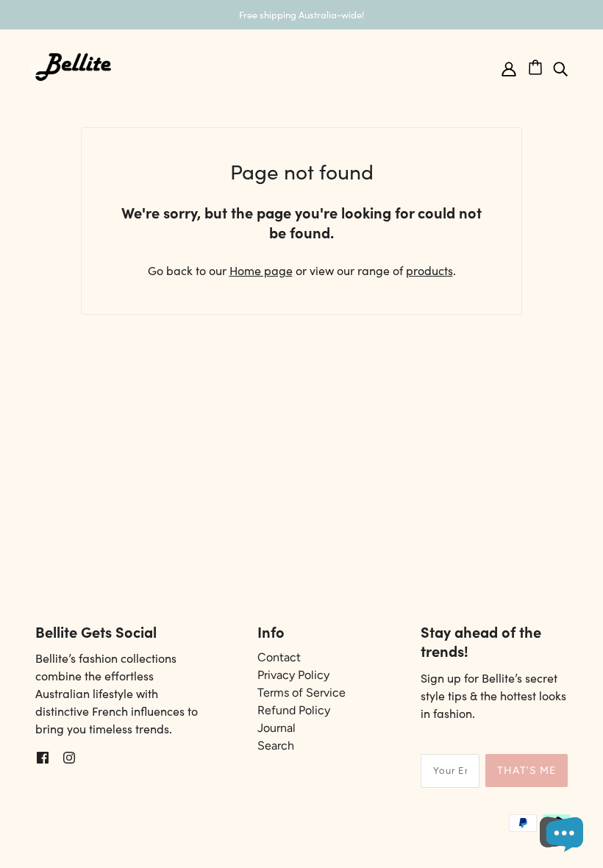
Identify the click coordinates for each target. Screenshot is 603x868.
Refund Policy (293, 710)
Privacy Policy (293, 675)
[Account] (509, 67)
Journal (276, 728)
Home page (261, 270)
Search (275, 746)
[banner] (73, 65)
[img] (560, 67)
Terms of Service (301, 693)
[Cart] (540, 65)
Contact (279, 657)
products (429, 270)
